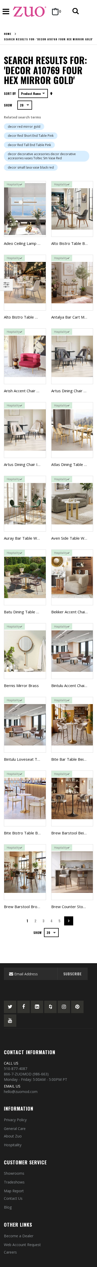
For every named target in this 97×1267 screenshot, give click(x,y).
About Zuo (13, 1136)
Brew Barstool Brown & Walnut (31, 906)
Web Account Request (22, 1244)
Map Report (14, 1190)
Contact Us (13, 1198)
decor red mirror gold (24, 126)
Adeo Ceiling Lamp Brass (26, 243)
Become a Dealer (18, 1235)
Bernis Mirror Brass (21, 685)
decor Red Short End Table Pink (31, 135)
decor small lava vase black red (31, 167)
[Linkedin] (37, 1007)
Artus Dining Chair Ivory (25, 464)
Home (7, 34)
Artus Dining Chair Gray (71, 390)
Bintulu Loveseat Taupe (25, 759)
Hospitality (12, 1144)
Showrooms (14, 1173)
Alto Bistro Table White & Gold (31, 317)
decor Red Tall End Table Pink (29, 145)
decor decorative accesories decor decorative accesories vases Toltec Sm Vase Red (42, 156)
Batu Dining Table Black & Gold (31, 611)
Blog (8, 1207)
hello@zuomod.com (21, 1091)
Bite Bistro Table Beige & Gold (31, 832)
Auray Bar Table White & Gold (30, 538)
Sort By (10, 93)
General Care (15, 1128)
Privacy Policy (15, 1119)
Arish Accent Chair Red (24, 390)
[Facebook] (23, 1007)
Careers (10, 1252)
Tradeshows (14, 1182)
